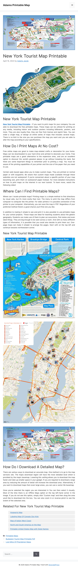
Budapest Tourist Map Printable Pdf (20, 539)
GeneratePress (54, 565)
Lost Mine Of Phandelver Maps (18, 542)
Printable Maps (12, 536)
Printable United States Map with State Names (29, 529)
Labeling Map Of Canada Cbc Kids (24, 517)
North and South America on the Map (25, 525)
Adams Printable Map (16, 5)
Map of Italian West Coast (20, 521)
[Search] (36, 554)
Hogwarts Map (16, 513)
